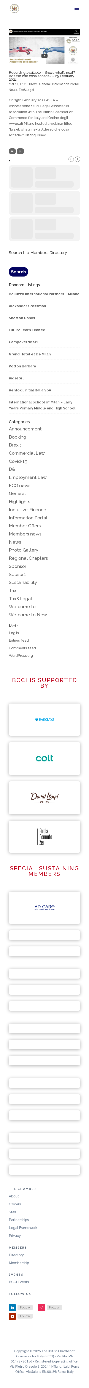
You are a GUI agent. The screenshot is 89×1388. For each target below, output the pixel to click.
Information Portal (65, 84)
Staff (12, 1212)
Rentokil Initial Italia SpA (30, 390)
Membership (19, 1263)
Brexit (33, 84)
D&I (13, 469)
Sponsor (17, 566)
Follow (25, 1307)
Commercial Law (27, 453)
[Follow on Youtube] (12, 1316)
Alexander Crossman (27, 306)
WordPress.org (21, 656)
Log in (14, 633)
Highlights (19, 501)
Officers (15, 1204)
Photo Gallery (23, 550)
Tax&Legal (26, 90)
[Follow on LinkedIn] (12, 1307)
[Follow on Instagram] (41, 1307)
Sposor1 (17, 574)
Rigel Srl (16, 378)
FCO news (19, 485)
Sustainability (23, 582)
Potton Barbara (22, 366)
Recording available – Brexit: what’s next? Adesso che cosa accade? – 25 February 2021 (42, 76)
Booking (17, 437)
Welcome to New (28, 614)
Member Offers (25, 525)
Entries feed (19, 640)
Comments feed (22, 648)
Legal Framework (23, 1228)
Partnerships (19, 1220)
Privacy (15, 1236)
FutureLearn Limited (27, 330)
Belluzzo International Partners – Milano (44, 294)
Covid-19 (18, 461)
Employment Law (28, 477)
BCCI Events (19, 1282)
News (13, 90)
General (45, 84)
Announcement (25, 429)
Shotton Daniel (22, 318)
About (14, 1196)
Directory (16, 1255)
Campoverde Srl (23, 342)
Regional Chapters (28, 558)
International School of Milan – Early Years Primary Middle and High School (42, 405)
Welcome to (22, 606)
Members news (25, 534)
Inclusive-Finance (27, 509)
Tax (12, 590)
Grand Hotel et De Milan (30, 354)
